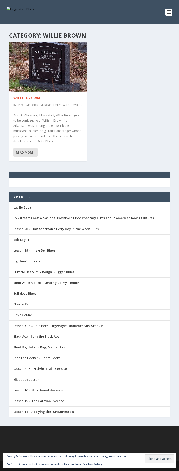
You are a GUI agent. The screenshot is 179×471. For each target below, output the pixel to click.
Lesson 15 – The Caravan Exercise (38, 401)
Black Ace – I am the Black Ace (36, 336)
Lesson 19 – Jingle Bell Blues (34, 250)
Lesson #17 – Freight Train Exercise (40, 369)
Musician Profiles (51, 105)
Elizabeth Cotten (26, 379)
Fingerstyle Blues (27, 105)
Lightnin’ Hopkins (26, 261)
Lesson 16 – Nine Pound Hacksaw (38, 390)
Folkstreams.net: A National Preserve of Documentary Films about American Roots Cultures (83, 218)
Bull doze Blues (24, 293)
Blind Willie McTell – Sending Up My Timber (46, 283)
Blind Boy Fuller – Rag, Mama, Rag (39, 347)
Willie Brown (26, 98)
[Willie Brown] (48, 67)
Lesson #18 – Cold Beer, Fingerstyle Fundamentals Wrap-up (58, 326)
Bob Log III (21, 240)
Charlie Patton (24, 304)
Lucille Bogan (23, 207)
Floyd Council (23, 315)
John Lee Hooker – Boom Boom (36, 358)
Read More (25, 152)
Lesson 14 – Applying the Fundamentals (43, 412)
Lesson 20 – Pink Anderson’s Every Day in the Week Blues (56, 229)
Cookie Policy (92, 464)
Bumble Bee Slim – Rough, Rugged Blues (43, 272)
